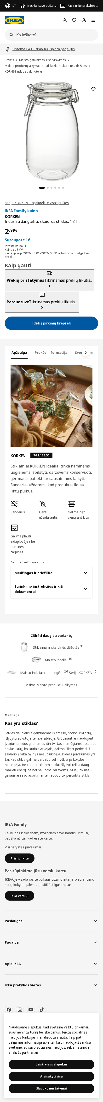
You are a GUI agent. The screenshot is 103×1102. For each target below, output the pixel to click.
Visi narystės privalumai (23, 847)
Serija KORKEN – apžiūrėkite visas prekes (37, 202)
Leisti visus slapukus (52, 1064)
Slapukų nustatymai (51, 1088)
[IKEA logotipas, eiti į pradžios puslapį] (14, 20)
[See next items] (86, 352)
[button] (23, 507)
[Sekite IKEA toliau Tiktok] (42, 1010)
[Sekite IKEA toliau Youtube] (31, 1010)
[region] (51, 130)
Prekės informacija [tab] (51, 352)
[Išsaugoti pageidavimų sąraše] (93, 89)
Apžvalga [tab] (19, 352)
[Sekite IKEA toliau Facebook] (9, 1010)
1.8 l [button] (73, 221)
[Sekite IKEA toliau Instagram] (20, 1010)
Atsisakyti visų (51, 1076)
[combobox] (50, 35)
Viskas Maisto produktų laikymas (51, 685)
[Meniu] (93, 20)
